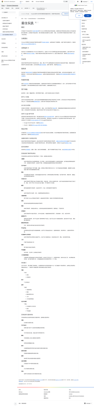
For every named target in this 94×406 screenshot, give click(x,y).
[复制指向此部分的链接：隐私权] (27, 68)
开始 (88, 15)
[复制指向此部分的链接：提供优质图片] (30, 147)
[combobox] (69, 1)
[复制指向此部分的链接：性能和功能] (30, 80)
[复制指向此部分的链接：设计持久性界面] (31, 105)
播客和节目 (46, 398)
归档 (45, 396)
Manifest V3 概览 (31, 53)
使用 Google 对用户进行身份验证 (39, 125)
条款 (20, 403)
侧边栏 (54, 108)
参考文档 (26, 8)
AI (21, 8)
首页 (22, 18)
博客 (32, 1)
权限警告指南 (37, 101)
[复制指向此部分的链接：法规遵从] (28, 38)
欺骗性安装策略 (42, 64)
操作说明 (17, 8)
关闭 (79, 15)
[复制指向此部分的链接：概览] (25, 27)
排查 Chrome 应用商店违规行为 (28, 44)
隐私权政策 (39, 74)
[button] (7, 17)
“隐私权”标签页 (28, 72)
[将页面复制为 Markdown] (36, 22)
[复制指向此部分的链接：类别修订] (27, 263)
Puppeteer (26, 83)
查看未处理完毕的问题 (23, 394)
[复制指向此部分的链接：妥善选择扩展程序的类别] (36, 153)
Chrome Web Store (41, 8)
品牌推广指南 (68, 143)
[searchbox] (9, 12)
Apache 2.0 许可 (59, 379)
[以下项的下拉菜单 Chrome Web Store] (46, 8)
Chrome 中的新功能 (40, 1)
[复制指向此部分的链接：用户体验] (28, 89)
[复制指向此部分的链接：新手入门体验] (30, 97)
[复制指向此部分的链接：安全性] (27, 59)
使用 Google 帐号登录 (49, 116)
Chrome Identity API (35, 120)
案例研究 (27, 1)
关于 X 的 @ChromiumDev (74, 391)
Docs (3, 5)
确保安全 (59, 64)
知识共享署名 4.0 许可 (39, 379)
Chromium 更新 (47, 391)
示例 (33, 8)
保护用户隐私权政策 (63, 74)
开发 (12, 8)
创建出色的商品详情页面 (61, 141)
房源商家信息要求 (35, 134)
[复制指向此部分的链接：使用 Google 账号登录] (35, 114)
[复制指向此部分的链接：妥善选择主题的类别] (34, 314)
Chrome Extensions (12, 5)
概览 (2, 8)
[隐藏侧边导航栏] (15, 403)
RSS (69, 398)
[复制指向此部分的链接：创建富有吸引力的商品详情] (38, 138)
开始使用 (7, 8)
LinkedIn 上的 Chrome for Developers (76, 396)
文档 (21, 1)
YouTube (70, 394)
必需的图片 (28, 149)
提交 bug (20, 391)
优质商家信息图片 (67, 149)
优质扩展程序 (36, 31)
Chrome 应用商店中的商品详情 (34, 132)
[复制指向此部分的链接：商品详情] (28, 129)
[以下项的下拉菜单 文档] (23, 1)
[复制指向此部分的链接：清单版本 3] (30, 48)
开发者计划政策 (45, 42)
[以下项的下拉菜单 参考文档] (29, 8)
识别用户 (41, 123)
